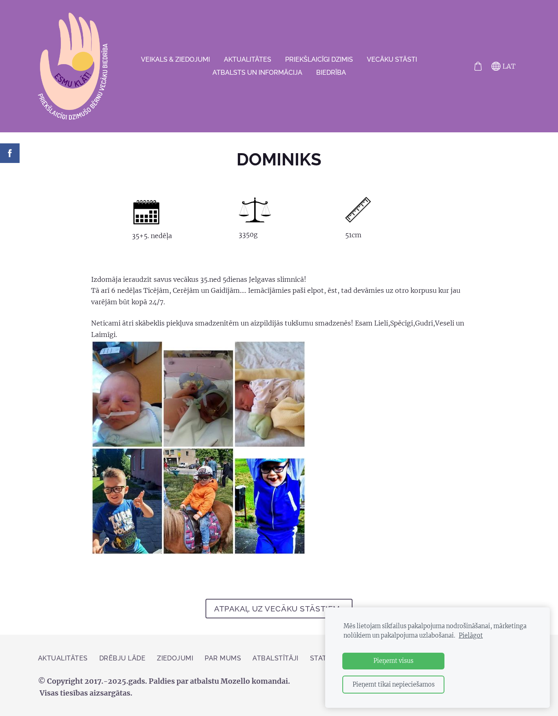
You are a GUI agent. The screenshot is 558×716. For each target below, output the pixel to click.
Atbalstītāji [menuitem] (275, 658)
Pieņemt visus (393, 661)
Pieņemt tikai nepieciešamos (394, 684)
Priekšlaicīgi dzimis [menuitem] (319, 59)
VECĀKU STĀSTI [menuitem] (392, 59)
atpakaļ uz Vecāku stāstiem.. (279, 608)
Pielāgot (471, 635)
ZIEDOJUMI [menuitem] (175, 658)
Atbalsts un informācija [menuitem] (257, 72)
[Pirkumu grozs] (478, 66)
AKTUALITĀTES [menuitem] (247, 59)
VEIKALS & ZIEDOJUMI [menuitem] (175, 59)
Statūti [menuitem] (324, 658)
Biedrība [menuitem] (331, 72)
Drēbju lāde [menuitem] (122, 658)
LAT (508, 66)
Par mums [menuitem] (223, 658)
